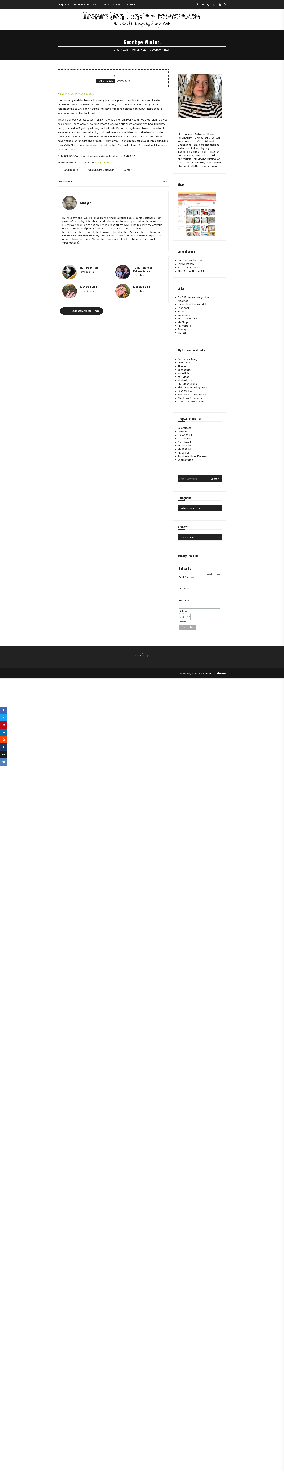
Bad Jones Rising (187, 359)
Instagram (184, 315)
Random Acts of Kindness (193, 456)
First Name (184, 589)
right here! (104, 162)
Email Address (186, 577)
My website (184, 325)
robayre (125, 80)
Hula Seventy (185, 362)
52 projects (184, 428)
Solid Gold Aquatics (189, 267)
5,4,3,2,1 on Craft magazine (193, 297)
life (113, 75)
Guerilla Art (184, 442)
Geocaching (185, 438)
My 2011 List (184, 452)
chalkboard (71, 170)
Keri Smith (184, 377)
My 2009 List (185, 445)
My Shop (183, 322)
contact (130, 4)
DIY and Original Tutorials (192, 304)
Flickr (181, 311)
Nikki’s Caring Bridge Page (193, 387)
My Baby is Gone (89, 268)
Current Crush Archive (191, 260)
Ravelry (182, 329)
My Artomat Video (188, 318)
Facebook (183, 308)
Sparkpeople (185, 460)
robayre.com (82, 4)
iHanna (182, 366)
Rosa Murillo (185, 391)
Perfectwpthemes (215, 673)
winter (128, 170)
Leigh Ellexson (186, 264)
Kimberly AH (185, 380)
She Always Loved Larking (193, 394)
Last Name (184, 600)
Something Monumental (192, 401)
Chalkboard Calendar (101, 170)
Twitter (182, 333)
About (106, 4)
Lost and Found (88, 287)
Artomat (183, 301)
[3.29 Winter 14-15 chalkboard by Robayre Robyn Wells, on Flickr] (76, 93)
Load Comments (81, 311)
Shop (96, 4)
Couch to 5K (185, 435)
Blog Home (64, 4)
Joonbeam (184, 369)
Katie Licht (184, 373)
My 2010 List (184, 449)
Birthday (183, 611)
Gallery (117, 4)
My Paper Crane (187, 384)
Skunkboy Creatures (190, 398)
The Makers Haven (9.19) (192, 271)
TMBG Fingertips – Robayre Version (143, 269)
